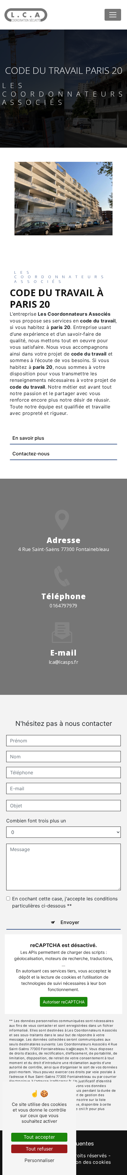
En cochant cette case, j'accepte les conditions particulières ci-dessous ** (65, 902)
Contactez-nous (31, 454)
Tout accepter (39, 1137)
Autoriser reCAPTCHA (63, 1001)
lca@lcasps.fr (63, 662)
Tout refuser (39, 1149)
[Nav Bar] (113, 15)
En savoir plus (28, 438)
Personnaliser (39, 1160)
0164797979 (63, 605)
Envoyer (70, 922)
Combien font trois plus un (36, 821)
